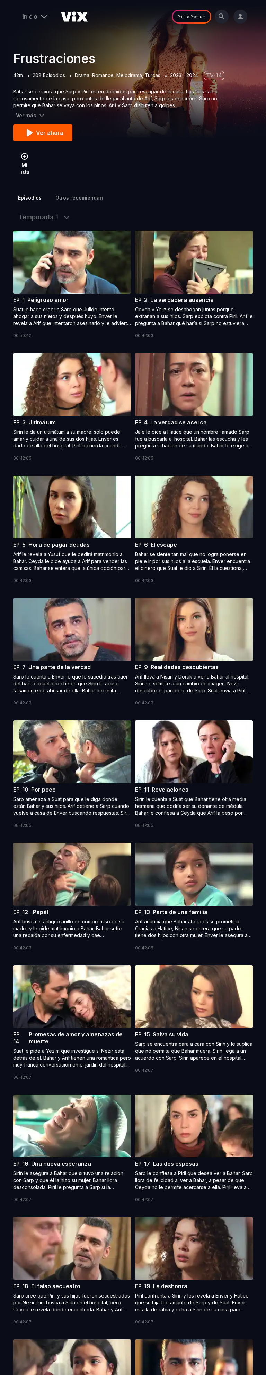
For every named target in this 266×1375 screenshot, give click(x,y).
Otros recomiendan (79, 198)
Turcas (152, 75)
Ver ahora (49, 132)
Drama (82, 75)
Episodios (30, 198)
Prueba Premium (191, 17)
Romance (103, 75)
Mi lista (24, 168)
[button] (72, 285)
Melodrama (129, 75)
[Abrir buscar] (222, 17)
